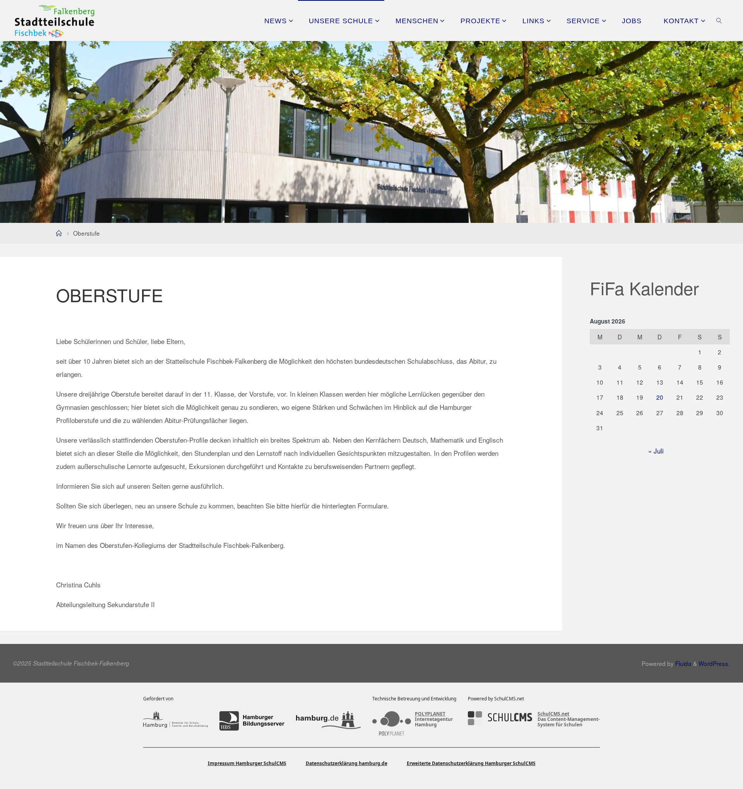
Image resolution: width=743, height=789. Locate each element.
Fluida (683, 663)
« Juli (656, 450)
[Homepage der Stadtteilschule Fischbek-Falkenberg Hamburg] (54, 20)
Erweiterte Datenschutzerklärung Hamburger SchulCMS (471, 763)
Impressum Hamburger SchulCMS (247, 763)
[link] (719, 20)
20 (659, 397)
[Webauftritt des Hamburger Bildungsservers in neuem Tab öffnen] (251, 721)
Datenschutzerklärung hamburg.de (346, 763)
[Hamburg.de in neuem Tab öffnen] (328, 721)
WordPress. (714, 663)
